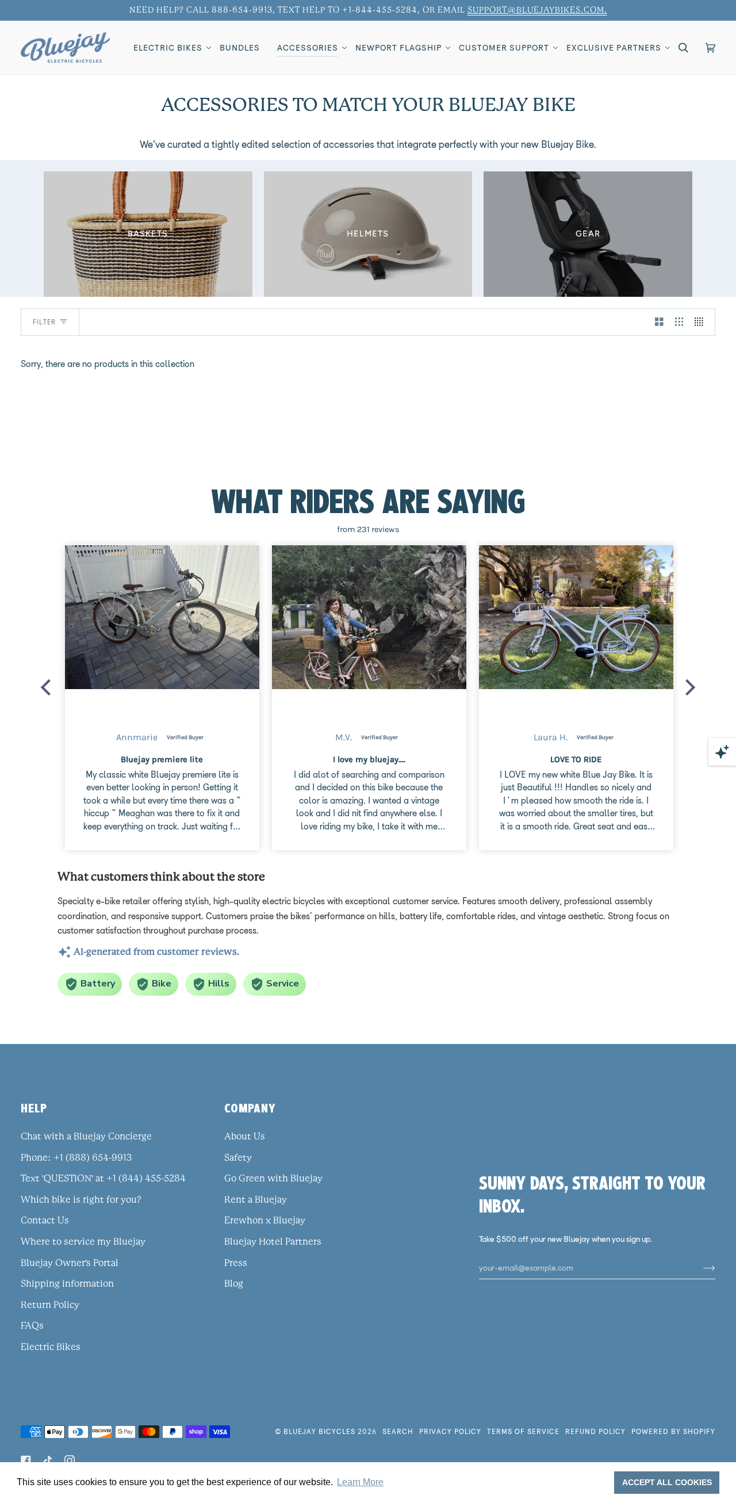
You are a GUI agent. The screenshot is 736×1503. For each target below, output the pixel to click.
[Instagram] (69, 1460)
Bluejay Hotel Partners (272, 1241)
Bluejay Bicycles (319, 1431)
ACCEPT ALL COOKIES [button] (667, 1482)
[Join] (700, 1268)
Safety (238, 1157)
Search (397, 1431)
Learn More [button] (360, 1482)
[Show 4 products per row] (702, 322)
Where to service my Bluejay (83, 1241)
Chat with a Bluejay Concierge (86, 1136)
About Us (244, 1136)
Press (235, 1263)
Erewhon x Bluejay (264, 1220)
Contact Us (45, 1220)
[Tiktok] (48, 1460)
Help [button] (34, 1108)
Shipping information (67, 1283)
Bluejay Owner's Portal (69, 1263)
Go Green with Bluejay (273, 1178)
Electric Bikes (50, 1347)
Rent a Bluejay (255, 1199)
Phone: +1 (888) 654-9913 (76, 1157)
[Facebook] (26, 1460)
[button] (168, 47)
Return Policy (50, 1305)
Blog (233, 1283)
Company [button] (250, 1108)
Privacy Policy (450, 1431)
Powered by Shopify (673, 1431)
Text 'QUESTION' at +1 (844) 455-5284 (103, 1178)
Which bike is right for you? (81, 1199)
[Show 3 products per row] (679, 322)
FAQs (32, 1325)
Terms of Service (523, 1431)
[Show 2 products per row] (659, 322)
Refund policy (595, 1431)
